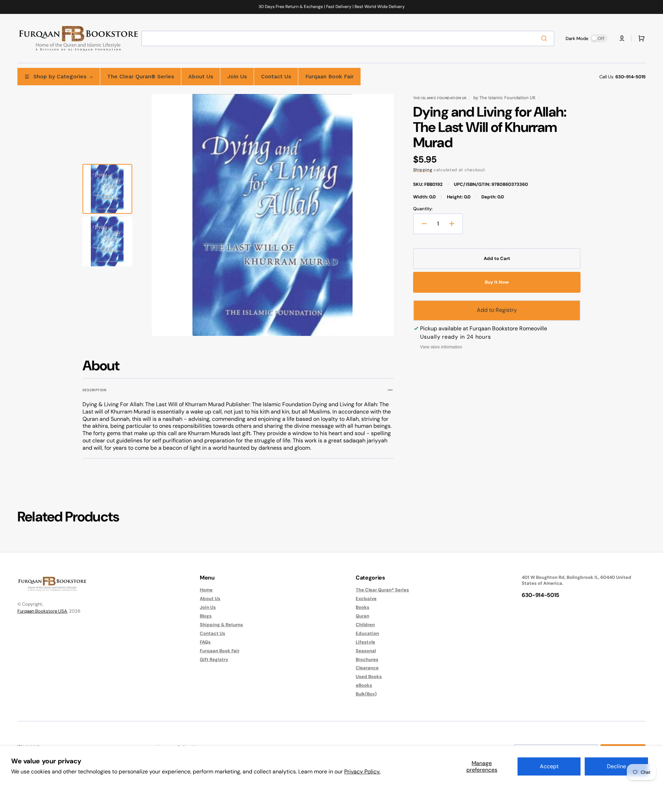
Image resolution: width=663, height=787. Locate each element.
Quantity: (423, 209)
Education (367, 633)
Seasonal (366, 651)
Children (365, 625)
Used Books (369, 676)
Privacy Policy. (362, 771)
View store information (441, 347)
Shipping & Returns (221, 625)
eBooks (364, 685)
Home (206, 590)
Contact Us (212, 633)
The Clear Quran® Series (382, 590)
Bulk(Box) (366, 694)
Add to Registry (497, 310)
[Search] (545, 38)
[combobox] (347, 38)
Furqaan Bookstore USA (42, 611)
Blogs (206, 616)
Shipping (423, 170)
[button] (622, 38)
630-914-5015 (630, 77)
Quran (362, 616)
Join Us (208, 607)
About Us (210, 598)
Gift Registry (214, 659)
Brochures (367, 659)
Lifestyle (365, 642)
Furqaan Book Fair (219, 651)
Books (362, 607)
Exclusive (366, 598)
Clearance (367, 668)
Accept (549, 766)
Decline (616, 766)
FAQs (205, 642)
